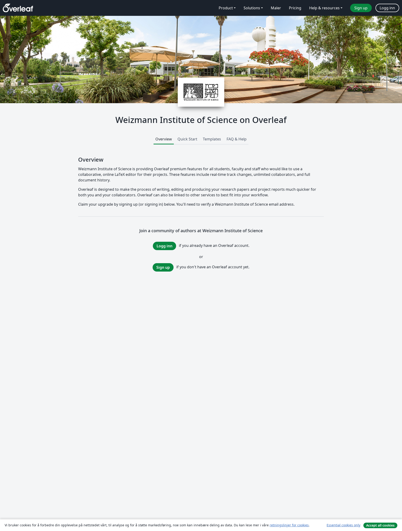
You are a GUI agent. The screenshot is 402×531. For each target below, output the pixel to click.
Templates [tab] (212, 139)
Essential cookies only (343, 525)
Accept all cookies (380, 525)
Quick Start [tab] (187, 139)
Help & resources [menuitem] (324, 7)
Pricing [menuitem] (295, 7)
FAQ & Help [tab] (237, 139)
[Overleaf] (18, 8)
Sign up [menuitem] (361, 7)
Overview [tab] (163, 139)
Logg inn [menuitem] (387, 7)
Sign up (163, 267)
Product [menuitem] (226, 7)
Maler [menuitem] (276, 7)
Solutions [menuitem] (252, 7)
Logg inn (164, 245)
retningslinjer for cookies (289, 525)
